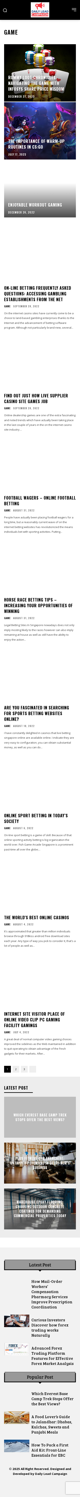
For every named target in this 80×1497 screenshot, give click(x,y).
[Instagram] (21, 1485)
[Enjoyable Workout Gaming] (40, 188)
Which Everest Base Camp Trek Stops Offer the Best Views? (40, 1117)
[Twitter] (49, 1485)
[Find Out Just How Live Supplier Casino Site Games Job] (40, 362)
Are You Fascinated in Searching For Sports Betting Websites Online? (36, 713)
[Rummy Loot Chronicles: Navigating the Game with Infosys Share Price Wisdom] (40, 73)
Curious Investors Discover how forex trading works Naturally (50, 1327)
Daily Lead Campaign (51, 1474)
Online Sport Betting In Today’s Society (36, 818)
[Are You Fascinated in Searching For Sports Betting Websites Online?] (40, 674)
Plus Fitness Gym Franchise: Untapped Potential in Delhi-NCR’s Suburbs (40, 1163)
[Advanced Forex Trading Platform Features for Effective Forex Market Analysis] (16, 1349)
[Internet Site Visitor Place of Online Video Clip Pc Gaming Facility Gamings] (40, 981)
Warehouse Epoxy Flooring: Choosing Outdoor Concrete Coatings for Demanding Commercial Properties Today (40, 1209)
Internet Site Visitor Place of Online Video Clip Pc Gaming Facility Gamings (34, 1019)
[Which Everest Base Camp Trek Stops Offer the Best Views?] (16, 1394)
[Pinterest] (40, 1485)
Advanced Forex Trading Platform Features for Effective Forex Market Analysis (52, 1355)
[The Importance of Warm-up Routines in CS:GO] (40, 130)
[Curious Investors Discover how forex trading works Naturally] (16, 1321)
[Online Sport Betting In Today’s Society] (40, 782)
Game (7, 306)
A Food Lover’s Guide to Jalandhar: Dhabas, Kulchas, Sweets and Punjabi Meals (51, 1424)
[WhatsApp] (58, 1485)
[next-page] (32, 1069)
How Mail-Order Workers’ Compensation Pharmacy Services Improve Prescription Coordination (51, 1294)
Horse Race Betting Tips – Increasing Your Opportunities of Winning (38, 605)
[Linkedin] (30, 1485)
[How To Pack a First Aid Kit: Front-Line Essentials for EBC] (16, 1446)
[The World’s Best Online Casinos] (40, 884)
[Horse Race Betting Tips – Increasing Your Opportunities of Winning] (40, 567)
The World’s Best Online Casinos (36, 917)
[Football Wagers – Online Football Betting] (40, 465)
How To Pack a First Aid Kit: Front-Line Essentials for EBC (49, 1450)
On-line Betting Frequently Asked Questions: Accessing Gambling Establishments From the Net (37, 293)
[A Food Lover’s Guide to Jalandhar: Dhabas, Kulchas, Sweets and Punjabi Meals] (16, 1417)
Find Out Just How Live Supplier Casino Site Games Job (36, 398)
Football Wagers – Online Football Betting (40, 501)
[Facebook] (12, 1485)
